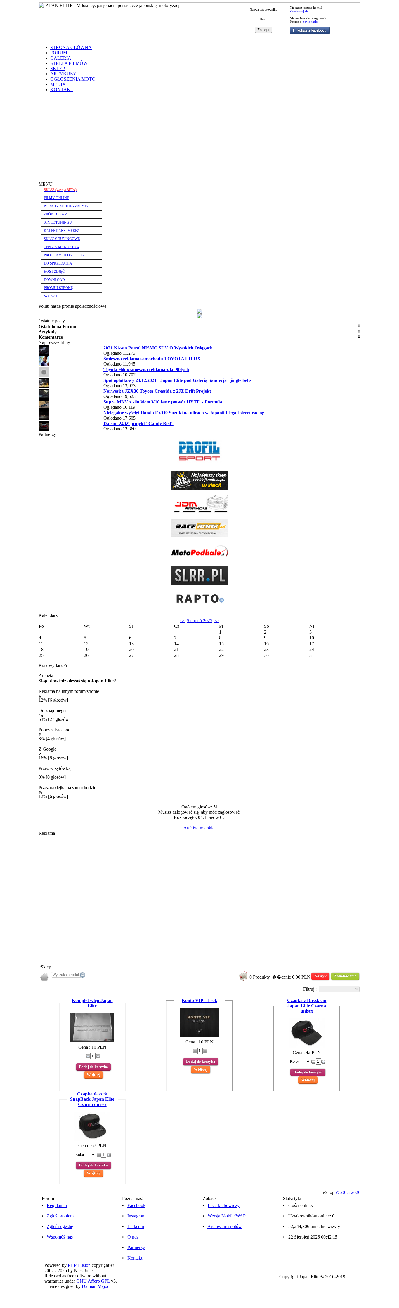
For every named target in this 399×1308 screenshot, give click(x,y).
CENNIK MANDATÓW (61, 247)
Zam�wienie (345, 976)
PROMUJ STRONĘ (58, 288)
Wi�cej (93, 1074)
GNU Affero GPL (93, 1281)
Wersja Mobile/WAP (227, 1215)
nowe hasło (310, 21)
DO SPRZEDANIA (58, 263)
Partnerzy (136, 1247)
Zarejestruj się (299, 11)
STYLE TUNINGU (58, 222)
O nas (132, 1236)
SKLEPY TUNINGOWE (62, 239)
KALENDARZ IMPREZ (61, 231)
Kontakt (134, 1257)
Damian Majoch (97, 1286)
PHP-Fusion (79, 1265)
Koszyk (320, 976)
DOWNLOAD (54, 280)
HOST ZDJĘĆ (54, 271)
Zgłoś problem (60, 1215)
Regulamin (57, 1205)
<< (182, 620)
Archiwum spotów (224, 1226)
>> (216, 620)
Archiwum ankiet (199, 827)
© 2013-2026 (348, 1192)
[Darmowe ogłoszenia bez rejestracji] (199, 605)
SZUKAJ (50, 296)
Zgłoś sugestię (60, 1226)
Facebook (136, 1205)
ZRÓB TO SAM (55, 214)
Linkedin (135, 1226)
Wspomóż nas (60, 1236)
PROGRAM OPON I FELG (64, 255)
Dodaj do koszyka (93, 1067)
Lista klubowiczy (224, 1205)
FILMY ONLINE (56, 198)
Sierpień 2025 (199, 620)
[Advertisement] (199, 138)
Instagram (136, 1215)
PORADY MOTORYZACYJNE (67, 206)
